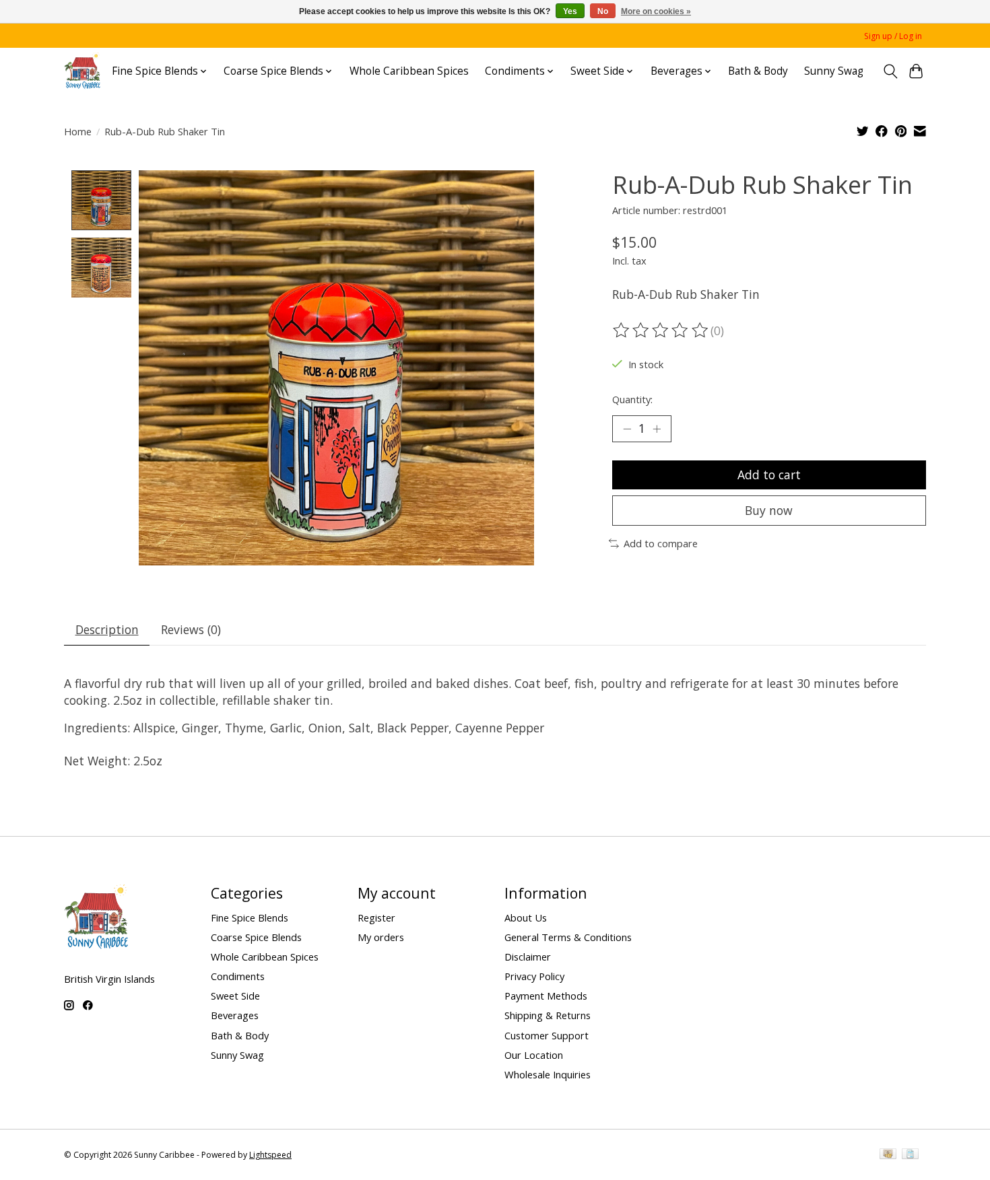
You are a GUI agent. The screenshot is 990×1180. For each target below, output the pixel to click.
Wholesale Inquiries (547, 1074)
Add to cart (769, 474)
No (602, 11)
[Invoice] (910, 1155)
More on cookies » (656, 11)
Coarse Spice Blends (256, 937)
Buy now (769, 510)
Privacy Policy (534, 976)
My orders (381, 937)
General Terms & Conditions (568, 937)
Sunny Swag (833, 71)
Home (78, 131)
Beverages (235, 1015)
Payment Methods (545, 995)
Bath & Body (758, 71)
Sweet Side (235, 995)
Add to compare (661, 543)
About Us (525, 917)
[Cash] (888, 1155)
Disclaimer (527, 956)
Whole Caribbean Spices (409, 71)
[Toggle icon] (890, 71)
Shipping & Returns (547, 1015)
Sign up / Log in (893, 36)
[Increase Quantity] (656, 428)
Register (376, 917)
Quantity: (632, 399)
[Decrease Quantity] (627, 428)
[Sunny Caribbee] (82, 71)
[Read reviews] (661, 330)
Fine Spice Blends (249, 917)
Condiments (238, 976)
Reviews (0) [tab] (191, 629)
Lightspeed (270, 1154)
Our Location (533, 1055)
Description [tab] (107, 629)
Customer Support (546, 1035)
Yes (570, 11)
